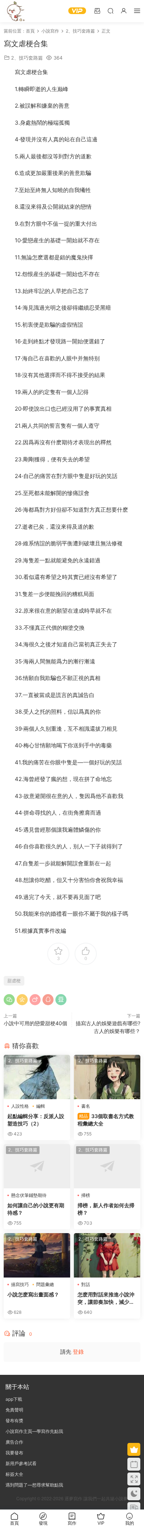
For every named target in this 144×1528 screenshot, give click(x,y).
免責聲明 (14, 1410)
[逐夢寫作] (15, 11)
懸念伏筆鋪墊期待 (29, 1195)
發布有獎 (14, 1420)
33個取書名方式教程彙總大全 (106, 1120)
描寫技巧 (20, 1284)
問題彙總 (45, 1284)
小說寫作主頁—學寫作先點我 (34, 1431)
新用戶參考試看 (21, 1463)
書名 (85, 1106)
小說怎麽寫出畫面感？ (33, 1294)
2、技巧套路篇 (27, 58)
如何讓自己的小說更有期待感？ (35, 1209)
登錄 (78, 1351)
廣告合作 (14, 1442)
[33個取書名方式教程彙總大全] (107, 1077)
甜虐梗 (14, 980)
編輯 (40, 1106)
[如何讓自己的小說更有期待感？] (37, 1166)
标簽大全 (14, 1474)
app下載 (14, 1399)
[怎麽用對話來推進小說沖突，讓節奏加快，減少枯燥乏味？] (107, 1255)
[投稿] (97, 10)
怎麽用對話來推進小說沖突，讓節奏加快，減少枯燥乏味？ (106, 1298)
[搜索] (110, 10)
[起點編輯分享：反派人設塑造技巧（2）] (37, 1077)
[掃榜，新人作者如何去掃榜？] (107, 1166)
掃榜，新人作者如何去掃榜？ (106, 1209)
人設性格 (20, 1106)
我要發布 (14, 1452)
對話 (85, 1284)
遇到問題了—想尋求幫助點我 (34, 1485)
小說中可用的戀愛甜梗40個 (35, 1023)
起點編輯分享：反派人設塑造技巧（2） (35, 1120)
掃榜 (85, 1195)
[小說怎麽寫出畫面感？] (37, 1255)
